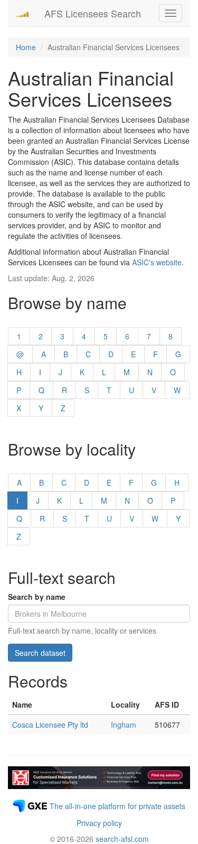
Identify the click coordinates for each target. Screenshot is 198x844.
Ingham (123, 724)
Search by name (36, 596)
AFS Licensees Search (92, 13)
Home (26, 47)
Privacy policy (99, 823)
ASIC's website (157, 262)
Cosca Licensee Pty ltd (50, 724)
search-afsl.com (122, 838)
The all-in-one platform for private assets (117, 806)
